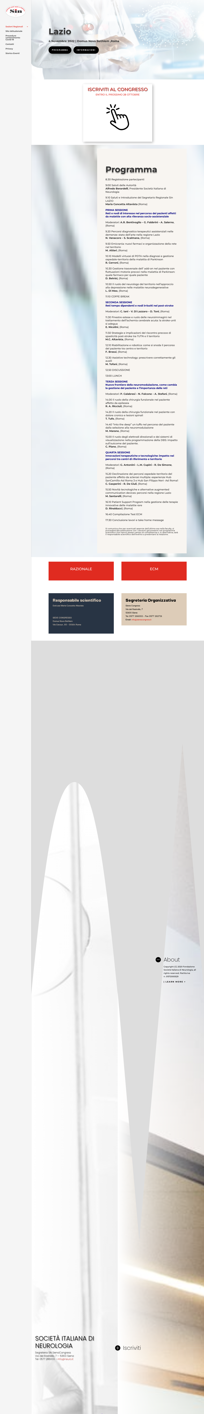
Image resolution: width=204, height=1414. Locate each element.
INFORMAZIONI (86, 50)
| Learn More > (175, 981)
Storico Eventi (13, 53)
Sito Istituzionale (14, 31)
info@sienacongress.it (141, 619)
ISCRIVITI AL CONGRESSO (118, 89)
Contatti (10, 44)
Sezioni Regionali (14, 27)
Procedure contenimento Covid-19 (13, 38)
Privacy (9, 49)
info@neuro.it (65, 1359)
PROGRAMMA (60, 50)
